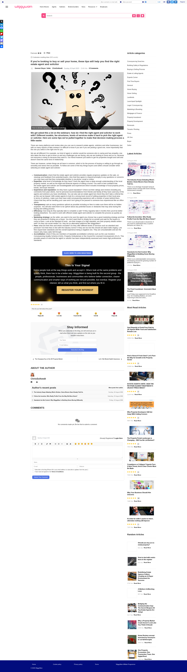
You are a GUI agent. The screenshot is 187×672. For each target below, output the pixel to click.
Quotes (67, 444)
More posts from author (116, 387)
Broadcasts (103, 7)
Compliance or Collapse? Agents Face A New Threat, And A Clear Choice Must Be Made (141, 466)
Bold (35, 444)
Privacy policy (78, 664)
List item (62, 444)
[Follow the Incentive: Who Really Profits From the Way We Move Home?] (141, 206)
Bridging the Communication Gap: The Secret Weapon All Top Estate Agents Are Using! (146, 608)
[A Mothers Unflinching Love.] (132, 593)
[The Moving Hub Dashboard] (132, 654)
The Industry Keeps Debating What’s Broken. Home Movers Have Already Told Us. (140, 182)
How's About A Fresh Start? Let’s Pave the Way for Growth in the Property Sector (141, 358)
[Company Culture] (132, 576)
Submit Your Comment (41, 477)
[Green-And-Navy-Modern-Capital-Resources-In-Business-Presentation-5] (132, 625)
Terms (97, 664)
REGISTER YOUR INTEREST (77, 290)
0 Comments (93, 68)
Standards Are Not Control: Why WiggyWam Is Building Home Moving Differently (140, 254)
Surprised (82, 444)
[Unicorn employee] (141, 485)
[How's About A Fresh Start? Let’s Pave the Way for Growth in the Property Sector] (141, 348)
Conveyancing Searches (135, 61)
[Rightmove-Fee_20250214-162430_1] (141, 376)
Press (129, 133)
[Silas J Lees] (141, 511)
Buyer (43, 68)
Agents (54, 7)
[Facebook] (93, 27)
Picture (50, 444)
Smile (79, 444)
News (83, 7)
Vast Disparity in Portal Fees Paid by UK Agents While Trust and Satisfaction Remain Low (141, 329)
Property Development (135, 121)
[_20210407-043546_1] (132, 639)
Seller (49, 68)
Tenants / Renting (133, 129)
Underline (42, 444)
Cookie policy (57, 664)
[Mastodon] (93, 40)
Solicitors (62, 7)
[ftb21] (132, 547)
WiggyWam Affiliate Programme (125, 664)
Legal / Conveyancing (134, 105)
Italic (38, 444)
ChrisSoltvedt (57, 68)
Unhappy (88, 444)
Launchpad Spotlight (134, 101)
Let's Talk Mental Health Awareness (109, 359)
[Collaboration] (132, 608)
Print (48, 53)
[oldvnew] (141, 430)
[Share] (93, 46)
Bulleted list (55, 444)
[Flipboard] (93, 33)
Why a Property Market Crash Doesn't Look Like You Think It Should (147, 623)
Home (34, 664)
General (38, 68)
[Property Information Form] (141, 457)
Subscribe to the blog (77, 350)
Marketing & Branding (134, 109)
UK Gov (130, 137)
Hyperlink (47, 444)
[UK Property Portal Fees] (141, 320)
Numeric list (59, 444)
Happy (76, 444)
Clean (70, 444)
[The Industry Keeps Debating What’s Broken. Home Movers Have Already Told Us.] (141, 169)
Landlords (130, 97)
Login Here (118, 438)
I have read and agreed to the (49, 471)
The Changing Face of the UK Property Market (49, 359)
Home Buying (132, 89)
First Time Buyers (133, 81)
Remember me (151, 2)
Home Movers (44, 7)
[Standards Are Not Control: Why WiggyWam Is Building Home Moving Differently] (141, 241)
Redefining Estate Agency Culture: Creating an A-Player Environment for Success (145, 576)
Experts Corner (132, 77)
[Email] (93, 43)
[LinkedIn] (93, 24)
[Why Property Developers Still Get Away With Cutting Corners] (141, 404)
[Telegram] (93, 37)
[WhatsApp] (93, 30)
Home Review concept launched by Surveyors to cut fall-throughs (146, 637)
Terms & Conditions (58, 471)
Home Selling (132, 93)
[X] (93, 21)
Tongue (85, 444)
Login (159, 2)
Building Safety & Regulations (137, 65)
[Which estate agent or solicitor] (77, 101)
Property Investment (134, 117)
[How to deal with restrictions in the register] (132, 561)
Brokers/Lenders (73, 7)
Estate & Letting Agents (135, 73)
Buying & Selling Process (136, 69)
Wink (92, 444)
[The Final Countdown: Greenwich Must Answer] (141, 279)
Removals (130, 125)
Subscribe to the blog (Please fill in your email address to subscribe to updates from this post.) (61, 469)
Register (182, 2)
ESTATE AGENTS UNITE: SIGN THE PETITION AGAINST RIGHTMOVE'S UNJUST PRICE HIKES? (140, 386)
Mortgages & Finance (134, 113)
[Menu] (7, 7)
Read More (136, 193)
